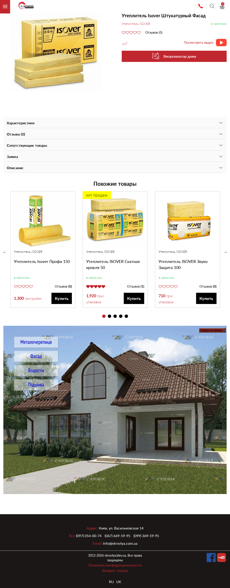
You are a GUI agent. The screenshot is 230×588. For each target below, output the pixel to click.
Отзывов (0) (153, 32)
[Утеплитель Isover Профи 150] (43, 220)
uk (118, 581)
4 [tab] (120, 316)
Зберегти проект (212, 330)
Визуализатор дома (180, 56)
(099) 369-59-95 (146, 535)
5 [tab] (126, 316)
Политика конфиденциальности (115, 565)
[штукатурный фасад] (55, 52)
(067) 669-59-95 (117, 535)
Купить (62, 298)
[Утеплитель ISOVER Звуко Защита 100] (188, 220)
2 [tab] (109, 316)
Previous (4, 251)
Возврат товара (115, 570)
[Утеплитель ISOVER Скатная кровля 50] (115, 220)
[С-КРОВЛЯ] (24, 7)
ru (111, 581)
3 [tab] (115, 316)
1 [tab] (104, 316)
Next (225, 251)
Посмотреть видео (199, 42)
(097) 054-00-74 (89, 535)
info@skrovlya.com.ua (120, 543)
